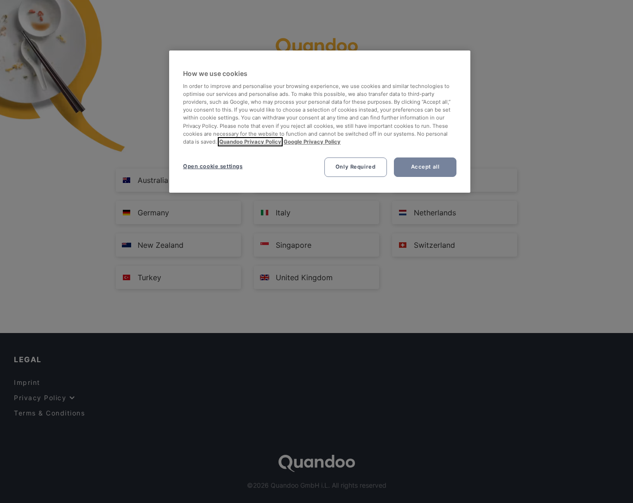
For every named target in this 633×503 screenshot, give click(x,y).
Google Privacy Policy (312, 141)
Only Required (355, 166)
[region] (319, 121)
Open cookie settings (212, 166)
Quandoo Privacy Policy (250, 141)
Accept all (425, 166)
